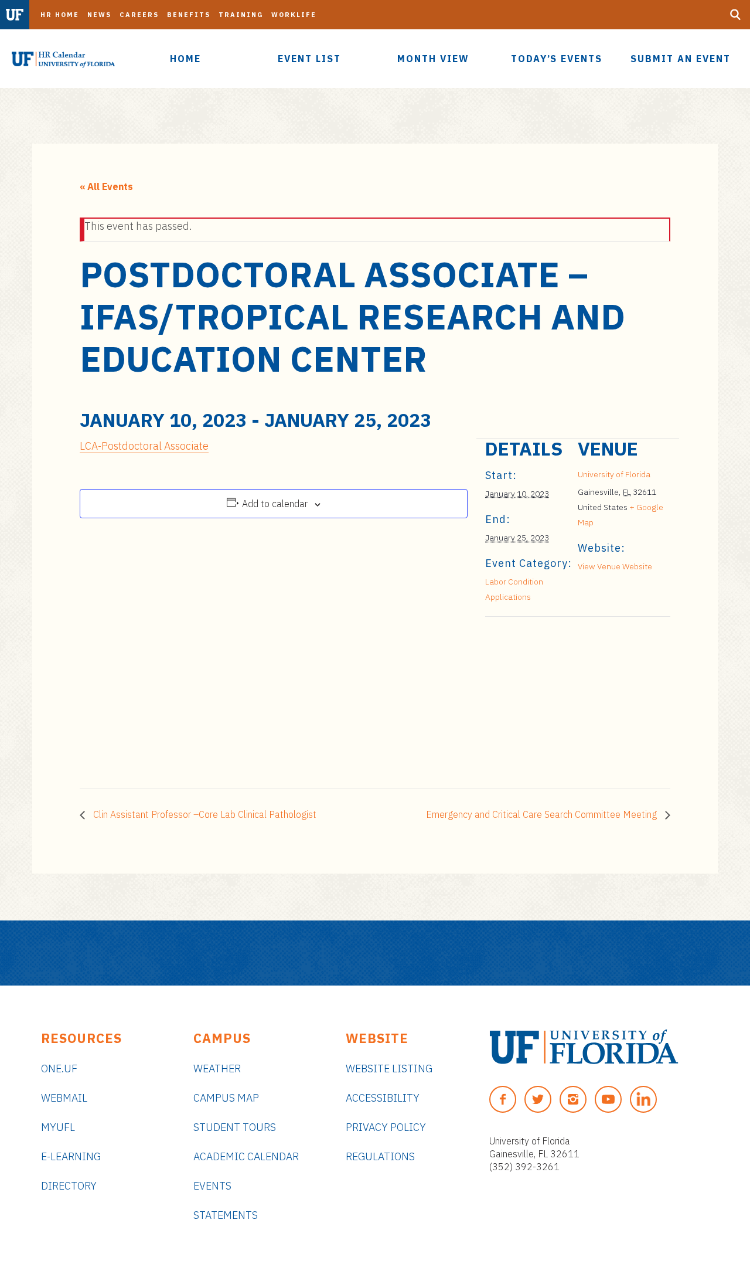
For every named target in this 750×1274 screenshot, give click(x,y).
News (99, 15)
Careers (139, 15)
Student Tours (234, 1127)
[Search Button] (735, 14)
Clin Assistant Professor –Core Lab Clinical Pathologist (203, 814)
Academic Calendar (246, 1156)
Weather (217, 1068)
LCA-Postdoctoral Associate (144, 446)
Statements (225, 1215)
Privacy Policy (386, 1127)
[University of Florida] (584, 1047)
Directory (69, 1186)
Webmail (64, 1098)
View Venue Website (615, 566)
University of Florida (614, 474)
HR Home (59, 15)
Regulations (380, 1156)
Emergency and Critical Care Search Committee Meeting (542, 814)
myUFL (58, 1127)
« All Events (106, 186)
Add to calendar (275, 503)
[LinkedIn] (643, 1099)
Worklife (293, 15)
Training (241, 15)
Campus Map (226, 1098)
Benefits (188, 15)
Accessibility (383, 1098)
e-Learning (71, 1156)
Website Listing (389, 1068)
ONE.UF (59, 1068)
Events (212, 1186)
